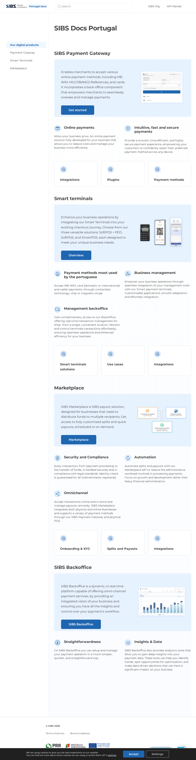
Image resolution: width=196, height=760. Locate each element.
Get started (78, 110)
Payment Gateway (22, 52)
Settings (157, 754)
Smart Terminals (21, 60)
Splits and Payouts (122, 549)
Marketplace (18, 68)
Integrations (70, 180)
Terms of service (55, 733)
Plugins (113, 180)
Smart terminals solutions (73, 366)
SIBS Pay (154, 6)
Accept (134, 754)
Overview (76, 255)
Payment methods (169, 180)
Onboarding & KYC (75, 549)
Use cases (115, 364)
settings (112, 755)
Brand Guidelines (80, 733)
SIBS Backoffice (81, 624)
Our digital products (24, 45)
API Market (174, 6)
